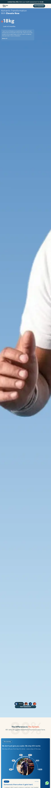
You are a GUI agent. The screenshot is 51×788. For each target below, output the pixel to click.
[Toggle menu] (47, 6)
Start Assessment (39, 5)
